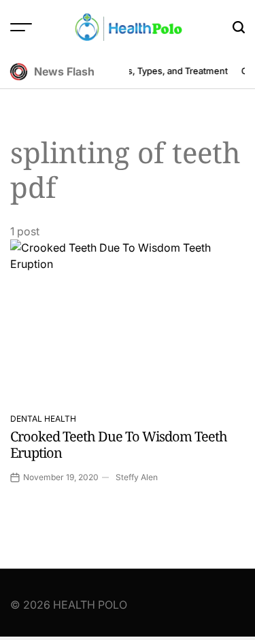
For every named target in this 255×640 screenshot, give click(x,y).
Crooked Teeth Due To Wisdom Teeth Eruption (118, 444)
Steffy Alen (137, 477)
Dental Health (43, 419)
